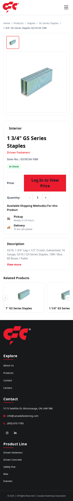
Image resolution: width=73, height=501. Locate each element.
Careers (7, 387)
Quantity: (13, 197)
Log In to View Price (45, 183)
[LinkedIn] (15, 433)
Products (19, 23)
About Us (8, 365)
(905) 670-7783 (15, 423)
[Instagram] (7, 433)
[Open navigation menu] (66, 7)
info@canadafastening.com (22, 415)
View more (14, 264)
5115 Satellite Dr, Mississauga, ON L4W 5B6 (28, 408)
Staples (31, 23)
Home (6, 23)
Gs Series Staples (49, 23)
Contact (7, 380)
